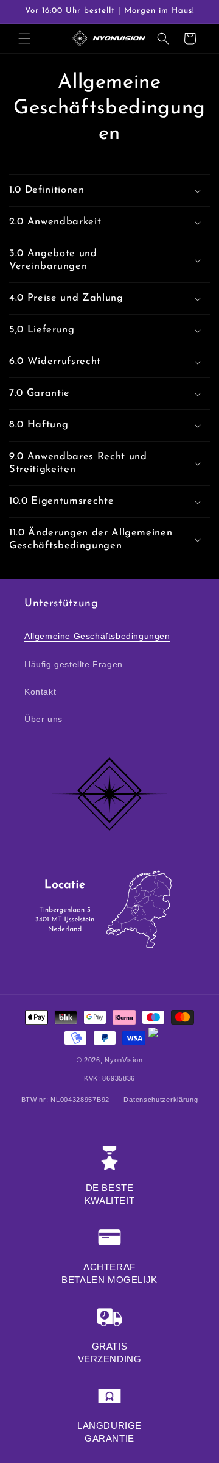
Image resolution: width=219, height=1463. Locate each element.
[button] (24, 38)
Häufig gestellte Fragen (73, 664)
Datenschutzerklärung (160, 1099)
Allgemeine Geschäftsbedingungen (97, 636)
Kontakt (40, 691)
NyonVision (123, 1060)
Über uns (43, 719)
